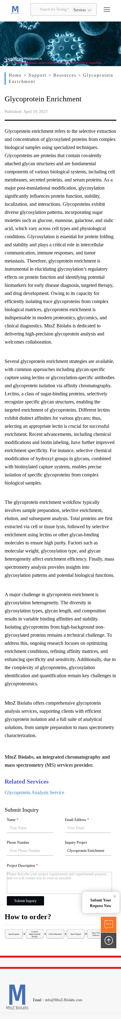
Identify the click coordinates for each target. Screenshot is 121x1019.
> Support (36, 75)
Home (16, 75)
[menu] (107, 9)
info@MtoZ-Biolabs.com (63, 1000)
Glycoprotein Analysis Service (34, 792)
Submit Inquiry (25, 901)
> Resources (63, 75)
